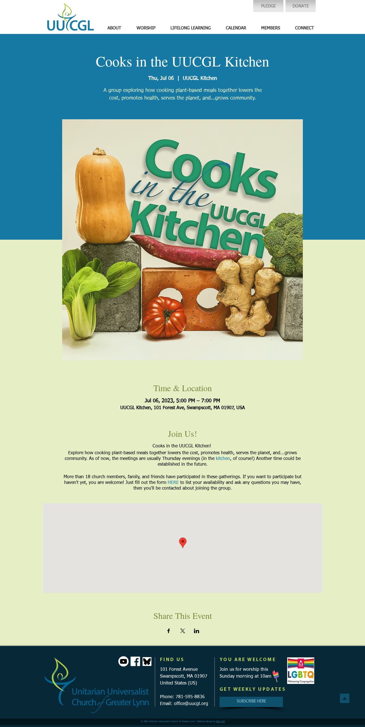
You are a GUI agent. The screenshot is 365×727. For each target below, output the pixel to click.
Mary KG (220, 721)
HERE (173, 482)
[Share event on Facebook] (168, 631)
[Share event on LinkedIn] (196, 631)
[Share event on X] (182, 631)
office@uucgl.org (191, 704)
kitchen (223, 459)
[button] (114, 28)
